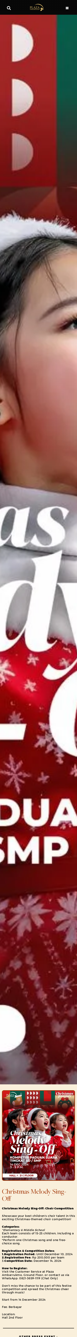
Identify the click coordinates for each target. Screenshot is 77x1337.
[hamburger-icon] (67, 8)
